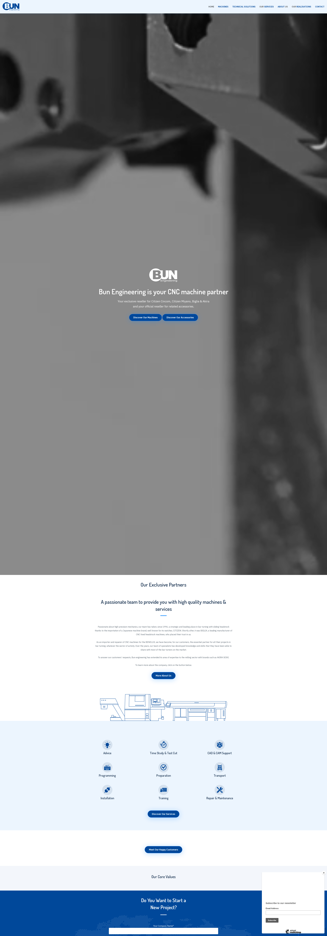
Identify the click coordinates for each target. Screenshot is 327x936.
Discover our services (163, 814)
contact (319, 6)
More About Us (163, 675)
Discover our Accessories (180, 317)
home (211, 6)
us (283, 6)
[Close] (324, 873)
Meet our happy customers (163, 849)
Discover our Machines (145, 317)
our (266, 6)
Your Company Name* (163, 926)
